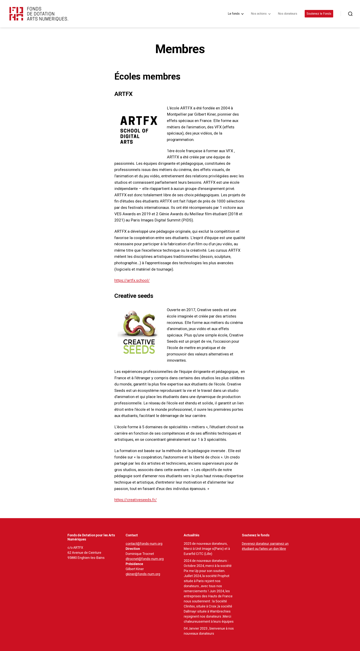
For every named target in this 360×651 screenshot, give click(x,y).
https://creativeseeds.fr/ (135, 499)
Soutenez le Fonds (319, 13)
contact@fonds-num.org (144, 544)
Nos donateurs (287, 13)
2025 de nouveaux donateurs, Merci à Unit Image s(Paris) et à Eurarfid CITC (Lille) (207, 549)
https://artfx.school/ (132, 280)
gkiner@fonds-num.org (143, 574)
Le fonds (234, 13)
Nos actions (259, 13)
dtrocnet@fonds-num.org (145, 559)
